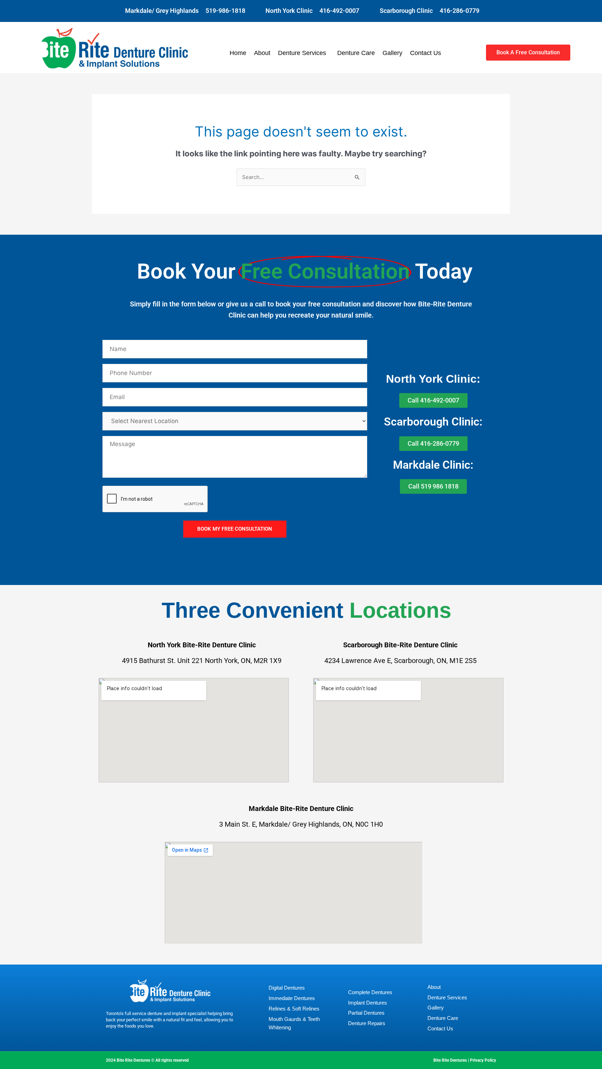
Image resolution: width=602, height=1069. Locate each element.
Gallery (392, 52)
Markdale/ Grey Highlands (162, 10)
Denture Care (356, 52)
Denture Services (302, 52)
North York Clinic (288, 10)
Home (238, 52)
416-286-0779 (459, 10)
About (262, 52)
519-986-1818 (225, 10)
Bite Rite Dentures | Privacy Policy (464, 1060)
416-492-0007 (339, 10)
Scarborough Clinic (406, 10)
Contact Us (425, 52)
